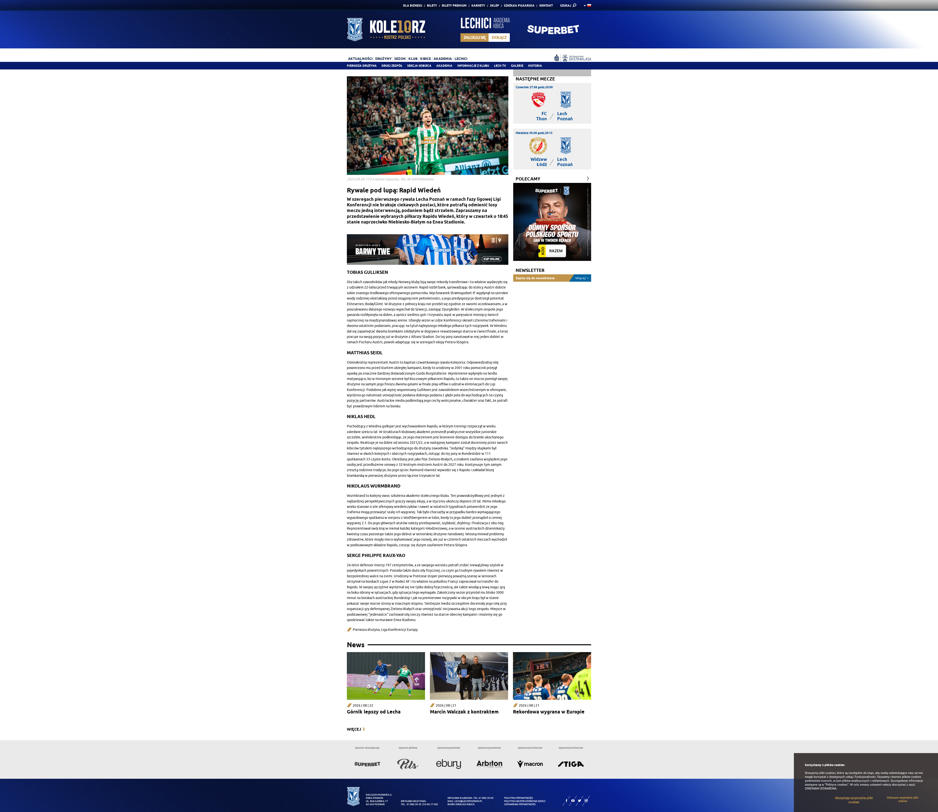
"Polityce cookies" (837, 785)
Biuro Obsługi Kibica (461, 804)
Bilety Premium (454, 5)
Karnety (478, 5)
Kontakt (546, 5)
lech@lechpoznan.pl (468, 801)
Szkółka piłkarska (519, 5)
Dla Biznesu (412, 5)
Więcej (354, 729)
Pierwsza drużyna (362, 65)
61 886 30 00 (486, 798)
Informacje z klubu (473, 65)
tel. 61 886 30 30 (411, 804)
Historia (535, 65)
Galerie (517, 65)
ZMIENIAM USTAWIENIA (820, 788)
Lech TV (500, 65)
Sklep (494, 5)
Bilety (432, 5)
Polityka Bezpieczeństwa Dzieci (524, 801)
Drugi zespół (392, 65)
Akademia (444, 65)
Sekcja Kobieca (419, 65)
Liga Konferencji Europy (399, 630)
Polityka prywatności (518, 798)
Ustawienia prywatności (520, 804)
